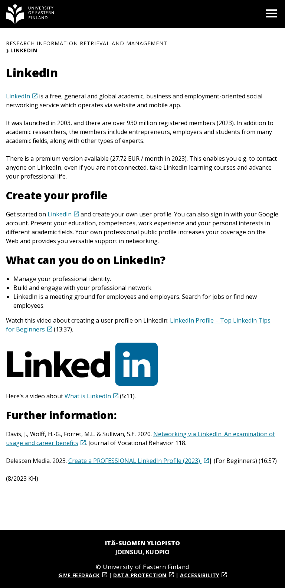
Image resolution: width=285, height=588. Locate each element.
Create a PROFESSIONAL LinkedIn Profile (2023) (135, 461)
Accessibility (199, 575)
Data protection (140, 575)
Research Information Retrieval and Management (86, 43)
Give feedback (79, 575)
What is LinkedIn (88, 396)
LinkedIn (18, 96)
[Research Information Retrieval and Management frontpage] (30, 14)
